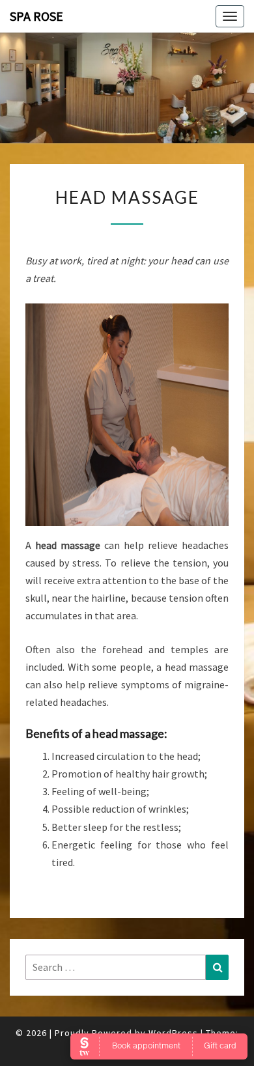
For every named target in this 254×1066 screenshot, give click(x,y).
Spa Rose (36, 16)
